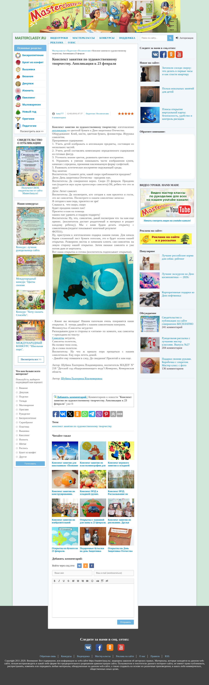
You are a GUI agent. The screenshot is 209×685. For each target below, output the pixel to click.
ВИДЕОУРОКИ (59, 38)
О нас (142, 656)
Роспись (23, 448)
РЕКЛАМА (56, 42)
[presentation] (55, 580)
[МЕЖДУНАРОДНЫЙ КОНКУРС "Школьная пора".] (30, 329)
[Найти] (170, 38)
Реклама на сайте (125, 656)
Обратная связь (48, 656)
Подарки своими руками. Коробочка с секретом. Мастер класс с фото (177, 362)
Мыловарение (31, 104)
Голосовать (30, 463)
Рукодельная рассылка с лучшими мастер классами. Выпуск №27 (176, 341)
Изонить (28, 90)
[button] (54, 580)
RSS (167, 656)
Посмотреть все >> (31, 359)
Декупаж (28, 83)
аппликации (59, 130)
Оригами (28, 118)
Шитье (22, 444)
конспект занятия (62, 426)
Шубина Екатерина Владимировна (81, 378)
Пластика (24, 426)
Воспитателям (102, 113)
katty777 (60, 113)
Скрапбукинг (26, 422)
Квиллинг (28, 97)
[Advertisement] (93, 90)
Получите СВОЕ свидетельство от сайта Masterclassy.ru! (30, 190)
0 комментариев (59, 117)
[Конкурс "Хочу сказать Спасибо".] (30, 299)
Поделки (23, 396)
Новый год (29, 111)
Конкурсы (66, 656)
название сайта (30, 38)
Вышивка (28, 69)
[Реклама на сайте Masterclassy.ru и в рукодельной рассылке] (166, 243)
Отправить (125, 622)
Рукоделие (24, 414)
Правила (155, 656)
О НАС (72, 42)
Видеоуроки (83, 656)
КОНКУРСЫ (106, 38)
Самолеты (58, 338)
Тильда (23, 401)
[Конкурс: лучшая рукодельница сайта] (30, 216)
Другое (23, 456)
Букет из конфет (32, 62)
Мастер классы (103, 656)
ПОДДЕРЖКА (127, 38)
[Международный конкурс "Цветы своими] (30, 264)
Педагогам (90, 113)
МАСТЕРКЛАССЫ (84, 38)
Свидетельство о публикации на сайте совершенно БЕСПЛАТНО (177, 320)
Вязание (27, 76)
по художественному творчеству (92, 426)
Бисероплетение (32, 55)
